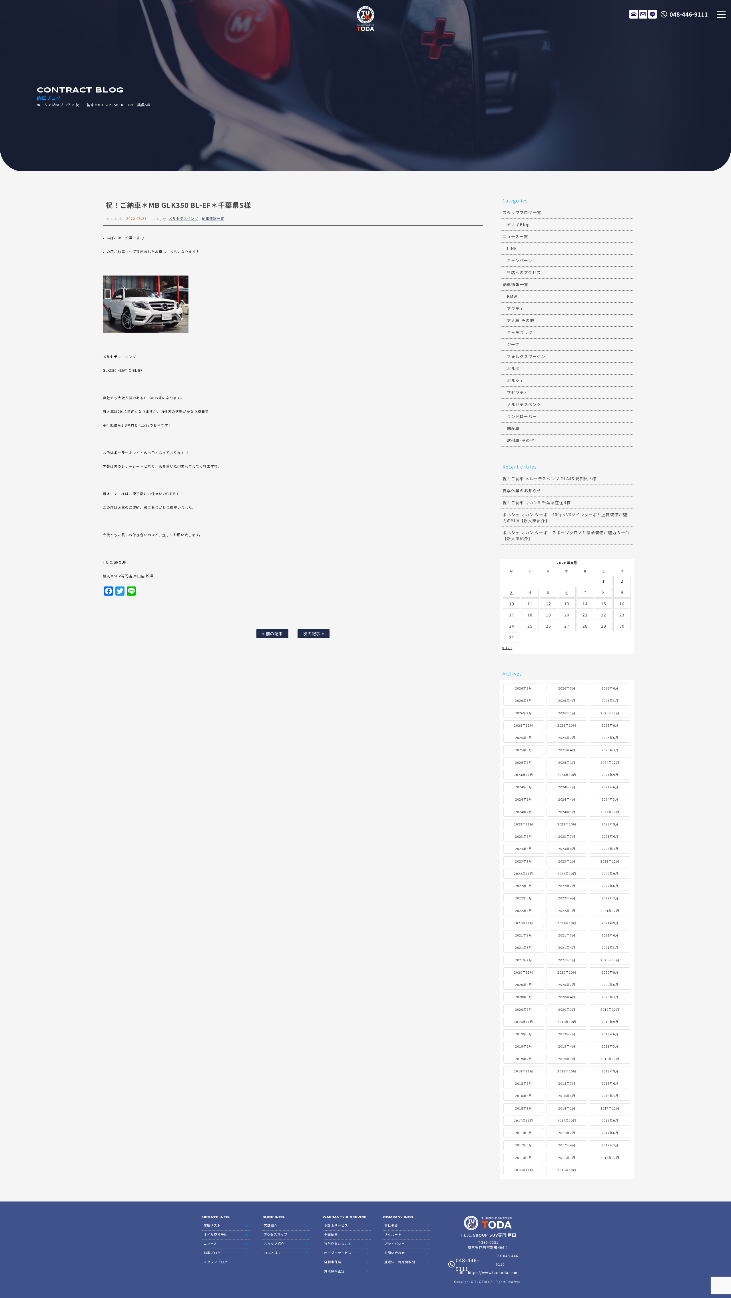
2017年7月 (566, 1132)
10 (511, 603)
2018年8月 (523, 1083)
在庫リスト (633, 14)
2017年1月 (566, 1157)
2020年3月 (610, 996)
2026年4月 (566, 700)
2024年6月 (610, 787)
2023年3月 (610, 848)
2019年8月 (523, 1034)
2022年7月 (566, 885)
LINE (652, 14)
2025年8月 (523, 737)
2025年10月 (566, 725)
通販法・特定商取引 (399, 1261)
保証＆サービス (336, 1225)
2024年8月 (523, 787)
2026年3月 (610, 700)
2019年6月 (610, 1034)
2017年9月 (610, 1120)
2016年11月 (523, 1170)
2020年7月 (566, 984)
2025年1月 (566, 762)
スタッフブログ (216, 1261)
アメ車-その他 (520, 320)
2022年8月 (523, 885)
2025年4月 (566, 750)
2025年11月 (523, 725)
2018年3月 (610, 1095)
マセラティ (517, 392)
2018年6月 (610, 1083)
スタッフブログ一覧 (522, 212)
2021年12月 (610, 910)
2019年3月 (610, 1046)
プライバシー (394, 1243)
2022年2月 (523, 910)
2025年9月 (610, 725)
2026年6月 (610, 688)
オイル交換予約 (216, 1234)
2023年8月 (523, 836)
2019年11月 (523, 1021)
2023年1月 (566, 861)
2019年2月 (523, 1058)
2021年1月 (566, 960)
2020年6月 (610, 984)
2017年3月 (610, 1145)
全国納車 (331, 1234)
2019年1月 (566, 1058)
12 (548, 603)
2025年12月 (610, 713)
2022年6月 (610, 885)
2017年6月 (610, 1132)
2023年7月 (566, 836)
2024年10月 (566, 774)
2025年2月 (523, 762)
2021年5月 (523, 947)
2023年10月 (566, 824)
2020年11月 (523, 972)
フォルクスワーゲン (526, 356)
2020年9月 (610, 972)
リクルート (392, 1234)
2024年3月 (610, 799)
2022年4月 (566, 898)
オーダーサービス (338, 1252)
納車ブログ (61, 104)
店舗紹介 (271, 1225)
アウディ (515, 308)
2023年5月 (523, 848)
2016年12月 (610, 1157)
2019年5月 (523, 1046)
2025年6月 (610, 737)
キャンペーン (519, 260)
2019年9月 (610, 1021)
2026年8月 (523, 688)
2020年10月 (566, 972)
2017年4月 (566, 1145)
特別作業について (338, 1243)
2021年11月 (523, 923)
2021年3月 (610, 947)
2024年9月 (610, 774)
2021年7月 (566, 935)
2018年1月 (566, 1108)
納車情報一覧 (213, 218)
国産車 (513, 428)
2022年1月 (566, 910)
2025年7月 (566, 737)
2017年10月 (566, 1120)
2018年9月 (610, 1071)
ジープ (513, 344)
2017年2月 (523, 1157)
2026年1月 (566, 713)
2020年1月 (566, 1009)
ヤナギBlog (518, 224)
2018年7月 (566, 1083)
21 (585, 615)
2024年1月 (566, 811)
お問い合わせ (394, 1252)
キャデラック (520, 332)
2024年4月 (566, 799)
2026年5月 (523, 700)
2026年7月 (566, 688)
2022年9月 (610, 873)
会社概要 (391, 1225)
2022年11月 (523, 873)
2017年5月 (523, 1145)
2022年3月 (610, 898)
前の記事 (274, 633)
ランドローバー (522, 416)
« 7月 (507, 647)
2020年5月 (523, 996)
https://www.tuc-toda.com (492, 1272)
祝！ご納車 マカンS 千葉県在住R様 (537, 502)
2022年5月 (523, 898)
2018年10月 (566, 1071)
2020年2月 (523, 1009)
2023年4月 (566, 848)
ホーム (42, 104)
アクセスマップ (276, 1234)
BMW (512, 296)
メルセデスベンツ (183, 218)
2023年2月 (523, 861)
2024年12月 (610, 762)
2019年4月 (566, 1046)
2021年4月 (566, 947)
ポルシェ (515, 380)
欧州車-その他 (521, 440)
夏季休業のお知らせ (522, 490)
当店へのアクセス (524, 272)
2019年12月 (610, 1009)
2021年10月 (566, 923)
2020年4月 (566, 996)
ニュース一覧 (515, 236)
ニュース (210, 1243)
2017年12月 (610, 1108)
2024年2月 (523, 811)
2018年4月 (566, 1095)
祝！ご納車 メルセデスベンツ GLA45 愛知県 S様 (549, 478)
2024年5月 (523, 799)
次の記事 (312, 633)
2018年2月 (523, 1108)
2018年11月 (523, 1071)
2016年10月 (566, 1170)
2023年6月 (610, 836)
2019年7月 (566, 1034)
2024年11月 (523, 774)
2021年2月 (523, 960)
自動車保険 (332, 1261)
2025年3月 (610, 750)
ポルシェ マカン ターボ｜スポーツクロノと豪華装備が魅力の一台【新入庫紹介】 (566, 535)
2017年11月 (523, 1120)
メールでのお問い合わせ (643, 14)
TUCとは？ (272, 1252)
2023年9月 (610, 824)
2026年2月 (523, 713)
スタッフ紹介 (274, 1243)
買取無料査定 (334, 1271)
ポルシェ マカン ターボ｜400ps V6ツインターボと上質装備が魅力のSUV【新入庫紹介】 (565, 517)
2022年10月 (566, 873)
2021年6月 (610, 935)
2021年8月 (523, 935)
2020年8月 (523, 984)
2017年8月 (523, 1132)
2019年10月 (566, 1021)
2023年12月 (610, 811)
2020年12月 (610, 960)
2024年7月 (566, 787)
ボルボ (513, 368)
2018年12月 (610, 1058)
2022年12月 (610, 861)
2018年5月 (523, 1095)
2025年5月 (523, 750)
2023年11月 (523, 824)
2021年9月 (610, 923)
